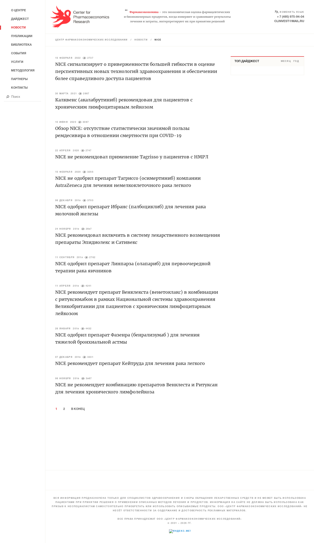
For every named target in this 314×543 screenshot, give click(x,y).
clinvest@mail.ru (289, 21)
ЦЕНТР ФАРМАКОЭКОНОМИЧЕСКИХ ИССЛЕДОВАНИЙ (91, 40)
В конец (78, 409)
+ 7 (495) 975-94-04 (290, 16)
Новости (141, 40)
